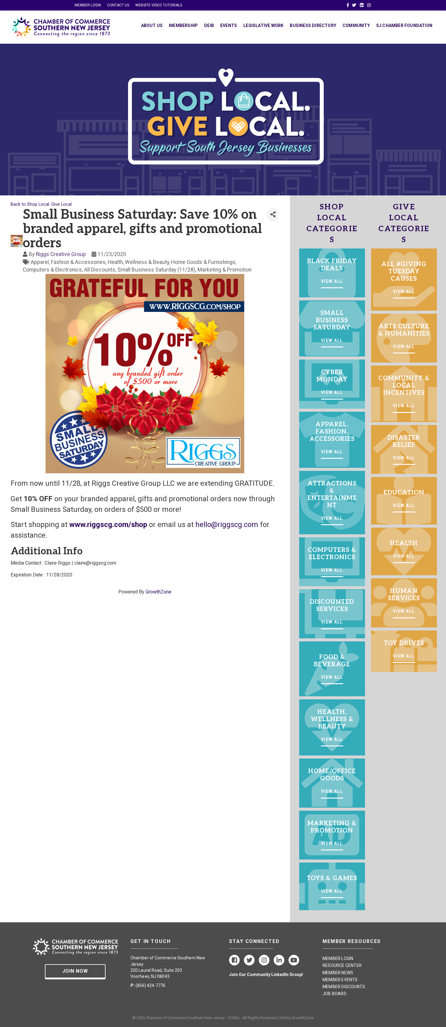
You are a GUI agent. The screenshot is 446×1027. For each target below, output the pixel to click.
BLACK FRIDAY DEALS (332, 265)
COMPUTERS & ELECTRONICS (332, 553)
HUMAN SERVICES (404, 594)
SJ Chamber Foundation (404, 25)
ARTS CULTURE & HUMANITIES (404, 330)
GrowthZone (158, 592)
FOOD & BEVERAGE (332, 661)
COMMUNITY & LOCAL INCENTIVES (404, 386)
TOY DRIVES (404, 643)
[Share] (273, 214)
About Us (152, 25)
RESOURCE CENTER (342, 965)
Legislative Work (263, 25)
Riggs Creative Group (61, 254)
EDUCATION (403, 492)
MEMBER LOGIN (88, 5)
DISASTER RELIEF (403, 441)
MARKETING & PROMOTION (331, 827)
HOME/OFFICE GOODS (332, 775)
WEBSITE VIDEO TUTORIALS (158, 5)
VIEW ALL (332, 281)
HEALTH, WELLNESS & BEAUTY (332, 719)
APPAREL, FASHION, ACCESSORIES (332, 432)
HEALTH (404, 543)
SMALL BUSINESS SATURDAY (331, 320)
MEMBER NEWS (338, 972)
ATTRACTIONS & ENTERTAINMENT (332, 494)
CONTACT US (118, 5)
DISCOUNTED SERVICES (332, 605)
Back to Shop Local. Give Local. (42, 204)
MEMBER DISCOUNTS (344, 986)
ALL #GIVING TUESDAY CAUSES (404, 271)
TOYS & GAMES (332, 878)
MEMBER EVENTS (340, 979)
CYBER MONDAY (332, 376)
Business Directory (313, 25)
